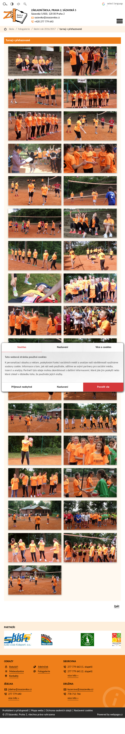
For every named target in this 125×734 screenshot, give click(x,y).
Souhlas (21, 347)
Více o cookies (103, 347)
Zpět (116, 606)
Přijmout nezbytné (21, 387)
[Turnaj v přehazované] (35, 75)
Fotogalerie (24, 29)
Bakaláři (13, 667)
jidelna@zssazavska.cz (20, 689)
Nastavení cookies (83, 710)
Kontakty (13, 676)
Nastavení (62, 347)
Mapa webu (37, 710)
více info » (73, 675)
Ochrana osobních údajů (58, 710)
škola (11, 29)
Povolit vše (103, 387)
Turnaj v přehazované (71, 29)
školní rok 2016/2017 (45, 29)
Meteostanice (16, 671)
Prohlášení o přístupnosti (15, 710)
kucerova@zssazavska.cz (80, 689)
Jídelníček (43, 667)
